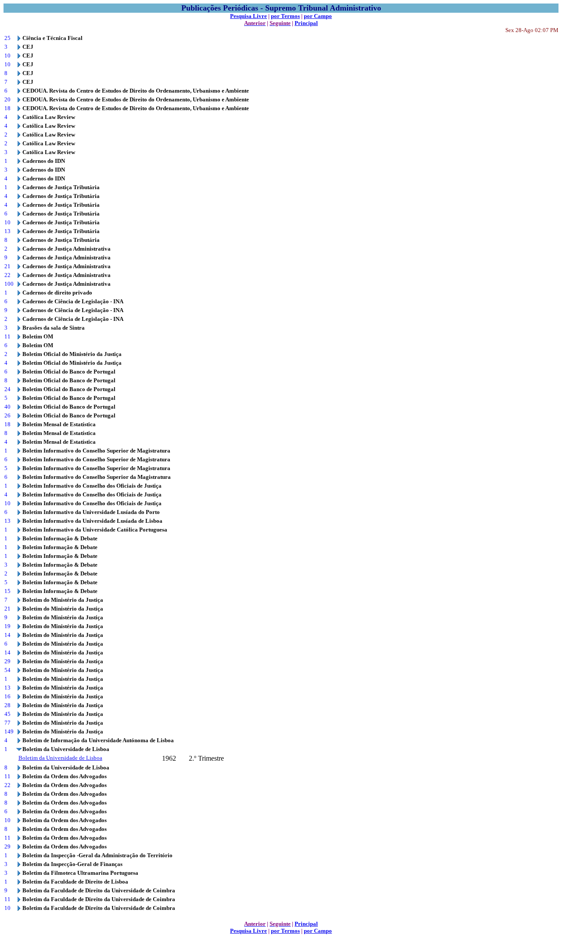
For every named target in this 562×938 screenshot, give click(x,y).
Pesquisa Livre (248, 16)
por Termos (285, 16)
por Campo (318, 16)
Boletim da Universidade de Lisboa (60, 758)
